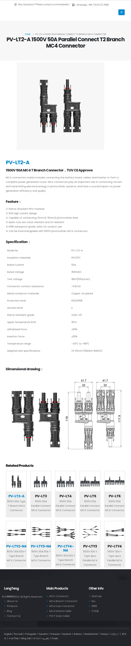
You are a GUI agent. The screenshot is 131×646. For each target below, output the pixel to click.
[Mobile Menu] (121, 12)
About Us (12, 601)
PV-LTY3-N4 (41, 546)
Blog (9, 611)
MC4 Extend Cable (60, 611)
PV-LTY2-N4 (16, 546)
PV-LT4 (65, 496)
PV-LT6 (115, 496)
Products (12, 606)
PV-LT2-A (16, 496)
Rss (93, 601)
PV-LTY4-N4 (66, 548)
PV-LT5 (90, 496)
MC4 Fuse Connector (62, 606)
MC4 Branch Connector (63, 601)
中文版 (95, 611)
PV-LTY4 (115, 546)
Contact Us (13, 616)
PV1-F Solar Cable (59, 616)
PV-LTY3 (90, 546)
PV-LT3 (41, 496)
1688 (94, 606)
